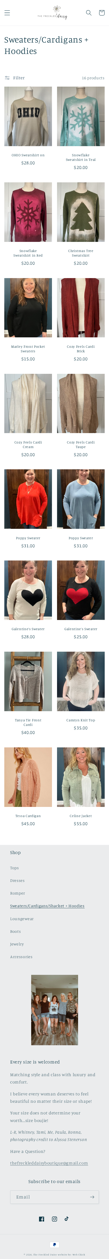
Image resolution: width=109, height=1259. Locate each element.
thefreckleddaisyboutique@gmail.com (49, 1163)
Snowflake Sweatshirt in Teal (81, 157)
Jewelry (17, 943)
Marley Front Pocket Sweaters (28, 348)
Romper (17, 893)
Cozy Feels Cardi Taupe (81, 444)
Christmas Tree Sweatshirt (81, 252)
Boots (15, 931)
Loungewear (22, 918)
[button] (7, 12)
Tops (14, 867)
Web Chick (78, 1254)
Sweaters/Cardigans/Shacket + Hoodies (47, 905)
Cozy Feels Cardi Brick (81, 348)
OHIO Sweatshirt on (28, 155)
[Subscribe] (92, 1197)
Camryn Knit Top (80, 720)
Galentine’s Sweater (28, 629)
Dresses (17, 880)
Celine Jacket (81, 815)
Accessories (21, 956)
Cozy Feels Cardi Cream (28, 444)
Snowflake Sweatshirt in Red (28, 252)
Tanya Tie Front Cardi (28, 722)
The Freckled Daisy (45, 1254)
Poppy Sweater (28, 538)
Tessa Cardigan (28, 815)
